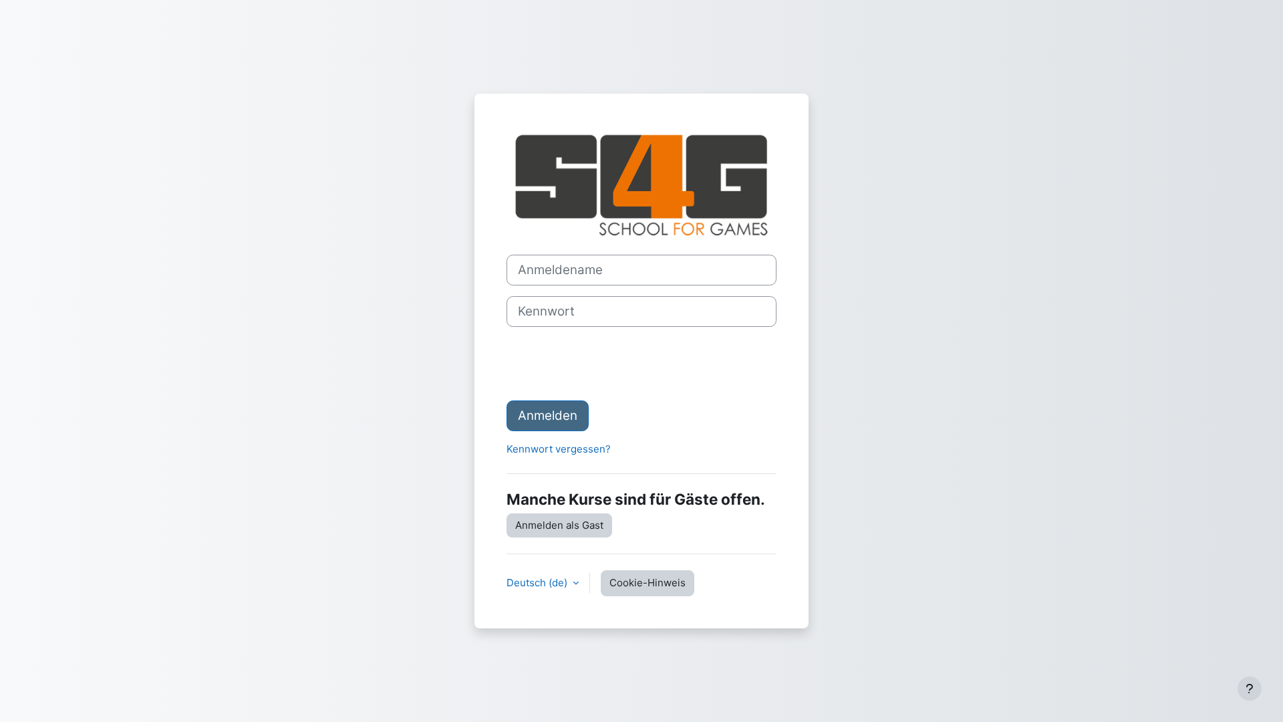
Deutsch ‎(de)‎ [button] (538, 582)
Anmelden (547, 415)
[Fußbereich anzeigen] (1250, 689)
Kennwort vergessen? (559, 449)
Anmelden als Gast (559, 525)
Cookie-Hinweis (647, 582)
